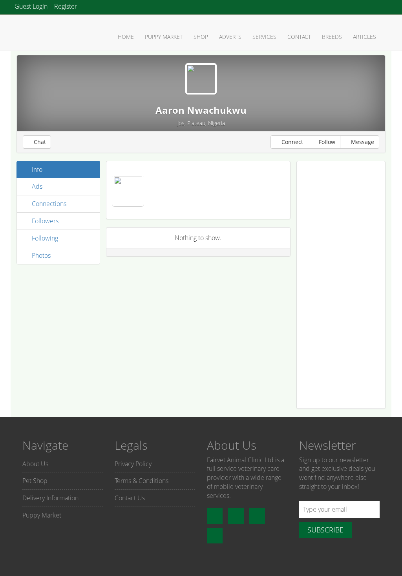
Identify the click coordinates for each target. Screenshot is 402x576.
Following (44, 238)
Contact (299, 36)
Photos (40, 255)
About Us (35, 463)
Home (126, 36)
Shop (201, 36)
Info (36, 169)
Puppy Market (164, 36)
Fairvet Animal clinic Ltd (44, 32)
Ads (36, 186)
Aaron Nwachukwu (201, 110)
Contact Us (130, 498)
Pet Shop (35, 480)
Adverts (230, 36)
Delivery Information (50, 498)
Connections (48, 203)
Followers (44, 221)
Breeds (332, 36)
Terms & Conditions (141, 480)
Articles (364, 36)
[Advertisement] (341, 285)
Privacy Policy (133, 463)
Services (264, 36)
